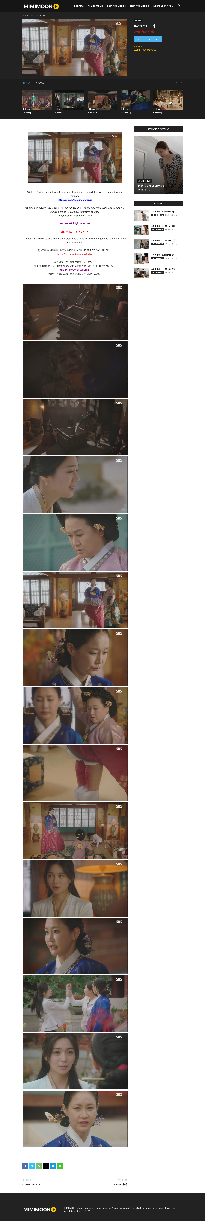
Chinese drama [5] (31, 1184)
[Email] (46, 1166)
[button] (179, 6)
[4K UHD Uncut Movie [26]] (141, 258)
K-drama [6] (60, 113)
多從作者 (40, 82)
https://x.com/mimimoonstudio (74, 254)
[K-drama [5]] (102, 100)
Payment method (148, 39)
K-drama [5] (93, 113)
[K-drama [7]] (37, 100)
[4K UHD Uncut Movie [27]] (141, 244)
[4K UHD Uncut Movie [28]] (141, 230)
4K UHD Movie (95, 5)
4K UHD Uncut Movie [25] (163, 269)
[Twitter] (32, 1166)
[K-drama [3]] (168, 100)
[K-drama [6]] (69, 100)
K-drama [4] (126, 113)
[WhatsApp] (39, 1166)
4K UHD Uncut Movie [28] (163, 226)
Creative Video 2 (139, 5)
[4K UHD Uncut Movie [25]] (141, 273)
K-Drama (79, 5)
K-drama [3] (158, 113)
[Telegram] (53, 1166)
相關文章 (26, 82)
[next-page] (181, 82)
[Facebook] (25, 1166)
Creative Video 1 (116, 5)
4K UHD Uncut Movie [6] (151, 185)
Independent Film (163, 5)
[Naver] (60, 1166)
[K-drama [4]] (135, 100)
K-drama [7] (27, 113)
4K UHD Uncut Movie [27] (163, 240)
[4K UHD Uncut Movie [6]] (158, 165)
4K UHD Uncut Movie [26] (163, 255)
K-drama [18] (120, 1184)
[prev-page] (176, 82)
